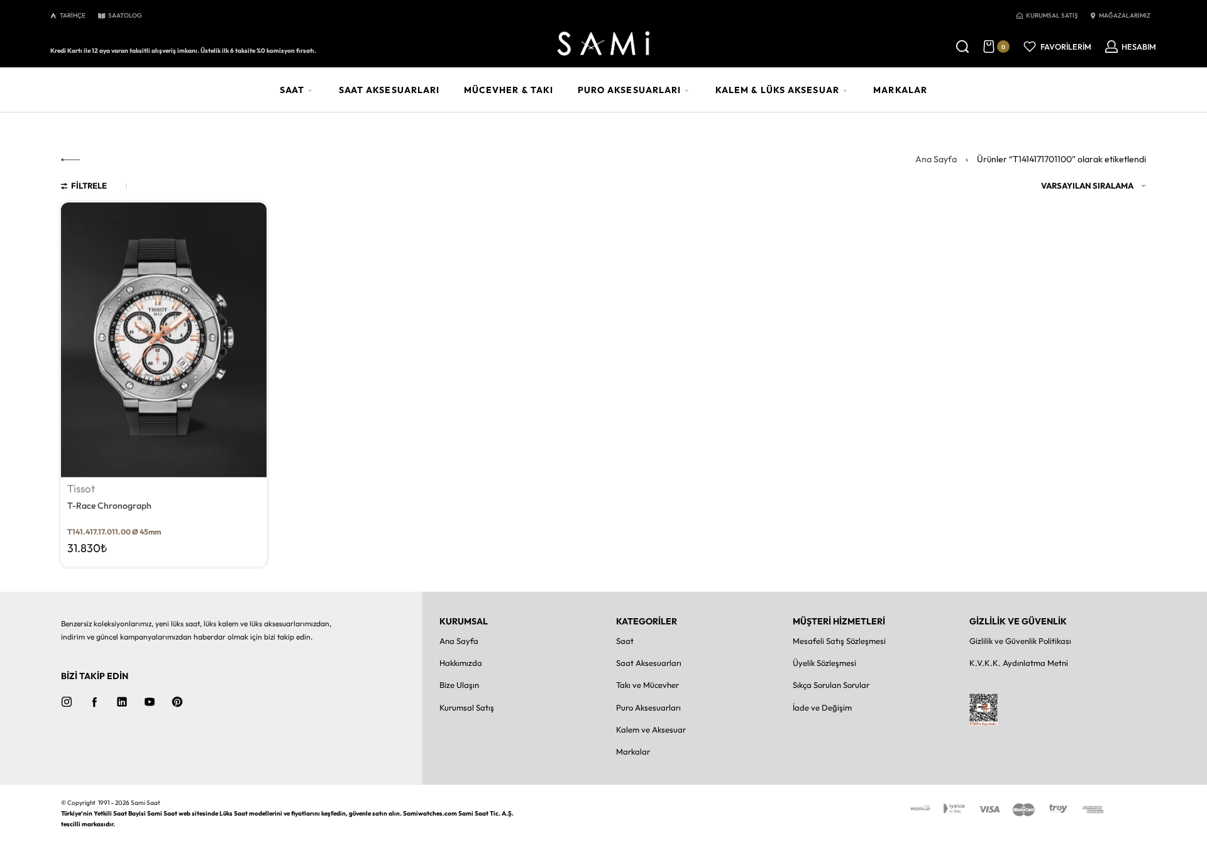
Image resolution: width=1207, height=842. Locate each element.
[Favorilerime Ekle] (250, 219)
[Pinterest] (177, 701)
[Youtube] (149, 701)
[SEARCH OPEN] (962, 46)
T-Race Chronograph (109, 505)
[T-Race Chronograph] (164, 339)
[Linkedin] (122, 701)
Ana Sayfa (936, 159)
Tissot (81, 489)
